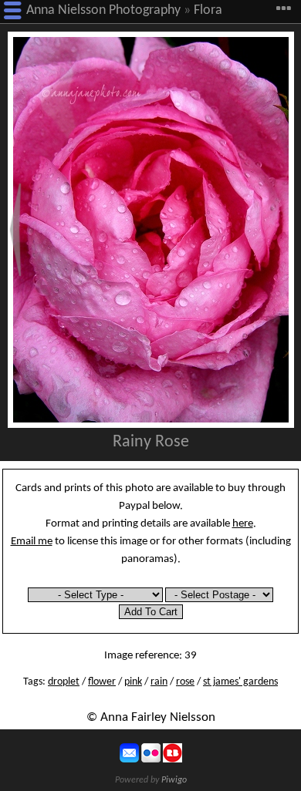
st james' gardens (240, 682)
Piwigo (174, 780)
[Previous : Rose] (15, 230)
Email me (31, 541)
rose (185, 682)
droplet (63, 682)
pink (133, 682)
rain (158, 682)
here (242, 523)
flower (102, 682)
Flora (208, 10)
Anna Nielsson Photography (103, 10)
